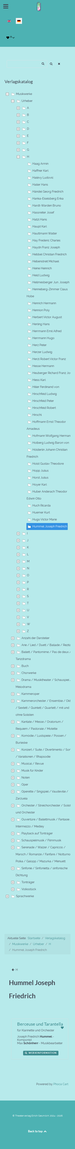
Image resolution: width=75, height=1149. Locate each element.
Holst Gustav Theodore (48, 463)
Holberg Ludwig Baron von (50, 442)
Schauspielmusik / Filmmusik (41, 840)
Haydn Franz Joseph (46, 247)
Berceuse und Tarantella (40, 1024)
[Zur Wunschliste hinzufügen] (62, 1027)
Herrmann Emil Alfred (47, 331)
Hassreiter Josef (43, 212)
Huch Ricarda (41, 505)
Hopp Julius (40, 470)
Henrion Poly (41, 310)
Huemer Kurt (41, 512)
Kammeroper (30, 694)
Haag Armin (40, 163)
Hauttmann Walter (44, 233)
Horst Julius (40, 477)
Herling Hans (41, 324)
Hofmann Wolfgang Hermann (52, 435)
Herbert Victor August (47, 317)
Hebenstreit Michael (45, 261)
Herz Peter (39, 345)
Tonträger (28, 882)
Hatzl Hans (39, 219)
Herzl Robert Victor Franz (49, 359)
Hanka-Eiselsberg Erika (48, 198)
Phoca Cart (60, 1084)
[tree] (37, 495)
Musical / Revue (32, 763)
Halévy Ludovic (43, 177)
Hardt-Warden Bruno (46, 205)
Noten (25, 777)
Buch (25, 666)
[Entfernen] (59, 64)
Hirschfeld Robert (44, 408)
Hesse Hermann (43, 366)
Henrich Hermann (44, 303)
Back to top (35, 1131)
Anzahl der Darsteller (35, 638)
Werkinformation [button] (42, 1053)
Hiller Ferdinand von (45, 387)
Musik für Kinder (32, 770)
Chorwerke (28, 673)
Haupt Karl (39, 226)
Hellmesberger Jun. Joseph (50, 282)
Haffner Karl (40, 170)
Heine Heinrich (42, 268)
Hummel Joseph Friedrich (49, 526)
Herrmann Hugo (43, 338)
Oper (24, 784)
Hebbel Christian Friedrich (49, 254)
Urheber (27, 101)
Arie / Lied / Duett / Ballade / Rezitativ (47, 645)
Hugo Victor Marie (44, 519)
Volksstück (28, 889)
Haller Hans (40, 184)
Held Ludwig (41, 275)
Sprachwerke (25, 896)
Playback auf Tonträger (37, 833)
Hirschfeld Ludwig (44, 394)
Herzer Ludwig (42, 352)
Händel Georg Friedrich (47, 191)
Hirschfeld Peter (43, 401)
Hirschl (37, 415)
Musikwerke (24, 94)
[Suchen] (51, 64)
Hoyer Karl (39, 484)
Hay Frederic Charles (46, 240)
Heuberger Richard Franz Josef (53, 373)
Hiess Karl (39, 380)
